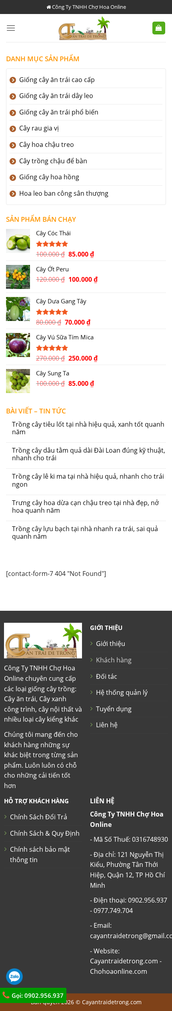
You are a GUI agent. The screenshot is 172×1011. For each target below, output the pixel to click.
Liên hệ (107, 724)
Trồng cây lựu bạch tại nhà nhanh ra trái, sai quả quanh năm (85, 532)
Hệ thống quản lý (122, 692)
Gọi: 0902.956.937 (37, 995)
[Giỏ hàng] (159, 28)
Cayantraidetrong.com (112, 1002)
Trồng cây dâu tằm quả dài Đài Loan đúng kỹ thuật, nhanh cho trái (88, 454)
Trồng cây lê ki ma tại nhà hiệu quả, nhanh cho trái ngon (88, 480)
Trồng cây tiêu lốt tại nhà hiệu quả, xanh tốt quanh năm (88, 428)
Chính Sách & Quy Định (45, 833)
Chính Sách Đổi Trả (38, 816)
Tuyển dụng (114, 708)
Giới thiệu (110, 643)
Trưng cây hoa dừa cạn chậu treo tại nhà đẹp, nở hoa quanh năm (85, 506)
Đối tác (106, 676)
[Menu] (11, 28)
